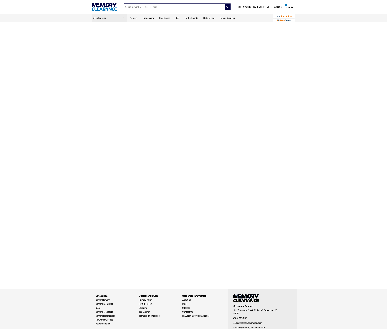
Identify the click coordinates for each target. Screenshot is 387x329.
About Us (186, 300)
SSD (177, 18)
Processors (148, 18)
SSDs (98, 308)
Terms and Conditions (149, 315)
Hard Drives (164, 18)
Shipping (143, 308)
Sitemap (186, 308)
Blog (184, 304)
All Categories (99, 18)
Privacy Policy (145, 300)
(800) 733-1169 (249, 6)
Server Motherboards (105, 315)
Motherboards (191, 18)
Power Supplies (227, 18)
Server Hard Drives (104, 304)
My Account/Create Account (195, 315)
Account (278, 6)
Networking (209, 18)
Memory (133, 18)
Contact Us (264, 6)
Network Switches (104, 319)
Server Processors (104, 312)
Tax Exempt (144, 312)
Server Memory (103, 300)
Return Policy (145, 304)
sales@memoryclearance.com (247, 323)
